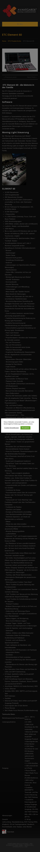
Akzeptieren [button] (25, 428)
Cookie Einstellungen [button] (11, 428)
